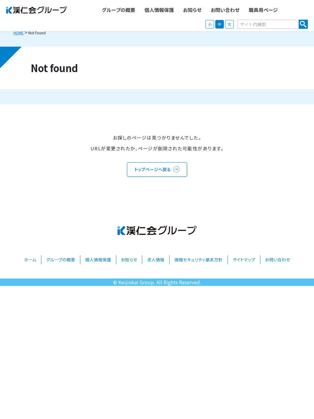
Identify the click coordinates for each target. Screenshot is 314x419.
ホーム (30, 259)
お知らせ (129, 259)
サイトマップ (244, 259)
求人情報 (155, 259)
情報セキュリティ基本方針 (198, 259)
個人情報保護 (98, 259)
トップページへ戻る (153, 169)
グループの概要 (60, 259)
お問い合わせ (277, 259)
